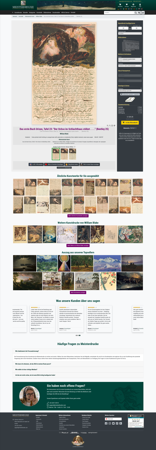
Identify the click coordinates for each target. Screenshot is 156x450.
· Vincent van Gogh (86, 417)
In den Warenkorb (130, 123)
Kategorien (32, 12)
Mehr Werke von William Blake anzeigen (78, 245)
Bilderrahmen (47, 12)
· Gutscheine (61, 427)
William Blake (39, 16)
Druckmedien (56, 12)
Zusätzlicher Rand (122, 31)
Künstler (25, 12)
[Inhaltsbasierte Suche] (139, 12)
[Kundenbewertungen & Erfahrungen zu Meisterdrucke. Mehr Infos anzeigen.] (136, 421)
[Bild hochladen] (143, 12)
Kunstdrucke (18, 12)
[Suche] (135, 12)
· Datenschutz (39, 423)
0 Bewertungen (67, 167)
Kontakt (73, 12)
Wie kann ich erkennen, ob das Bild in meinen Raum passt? (33, 364)
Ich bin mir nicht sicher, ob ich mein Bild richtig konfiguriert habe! (35, 375)
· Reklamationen (39, 427)
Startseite (15, 16)
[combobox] (130, 33)
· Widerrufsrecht (39, 425)
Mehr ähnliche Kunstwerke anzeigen (78, 216)
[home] (12, 12)
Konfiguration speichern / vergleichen (130, 94)
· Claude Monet (85, 419)
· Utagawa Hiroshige (86, 425)
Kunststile (39, 12)
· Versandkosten (62, 421)
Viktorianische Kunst (29, 16)
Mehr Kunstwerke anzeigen (78, 292)
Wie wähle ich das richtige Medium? (26, 369)
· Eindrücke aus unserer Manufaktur (67, 425)
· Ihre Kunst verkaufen (64, 419)
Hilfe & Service (65, 12)
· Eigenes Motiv (62, 417)
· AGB (37, 421)
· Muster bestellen (63, 429)
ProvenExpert (33, 328)
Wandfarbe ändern (72, 164)
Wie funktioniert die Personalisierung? (27, 351)
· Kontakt (38, 417)
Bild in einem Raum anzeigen (90, 164)
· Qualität (61, 423)
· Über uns (38, 429)
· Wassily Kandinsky (86, 423)
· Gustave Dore (85, 427)
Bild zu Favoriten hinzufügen (55, 164)
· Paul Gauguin (85, 421)
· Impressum (38, 419)
